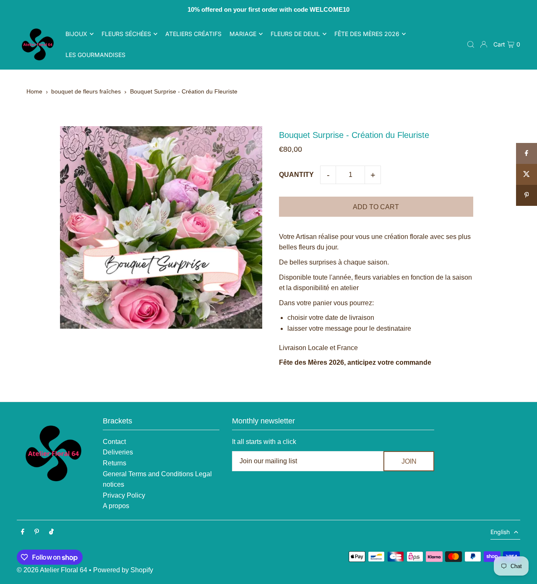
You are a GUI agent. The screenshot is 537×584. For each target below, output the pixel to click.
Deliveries (118, 452)
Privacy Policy (124, 495)
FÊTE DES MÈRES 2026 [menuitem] (366, 33)
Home (34, 91)
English (500, 531)
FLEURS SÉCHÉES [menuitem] (126, 33)
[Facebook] (22, 532)
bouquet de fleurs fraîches (86, 91)
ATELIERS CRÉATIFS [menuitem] (193, 33)
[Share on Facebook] (526, 153)
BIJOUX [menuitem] (76, 33)
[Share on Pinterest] (526, 195)
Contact (114, 441)
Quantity (296, 174)
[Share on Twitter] (526, 174)
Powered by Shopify (123, 570)
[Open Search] (470, 44)
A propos (116, 505)
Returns (114, 463)
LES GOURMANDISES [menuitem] (95, 54)
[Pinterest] (36, 532)
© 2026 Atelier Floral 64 (52, 570)
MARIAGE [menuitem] (242, 33)
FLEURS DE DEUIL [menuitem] (295, 33)
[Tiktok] (51, 532)
